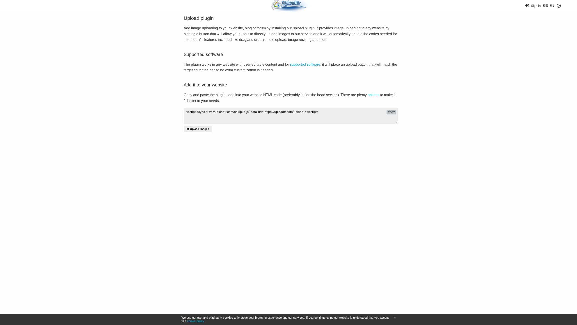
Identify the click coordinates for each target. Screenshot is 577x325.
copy (391, 112)
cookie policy (195, 321)
